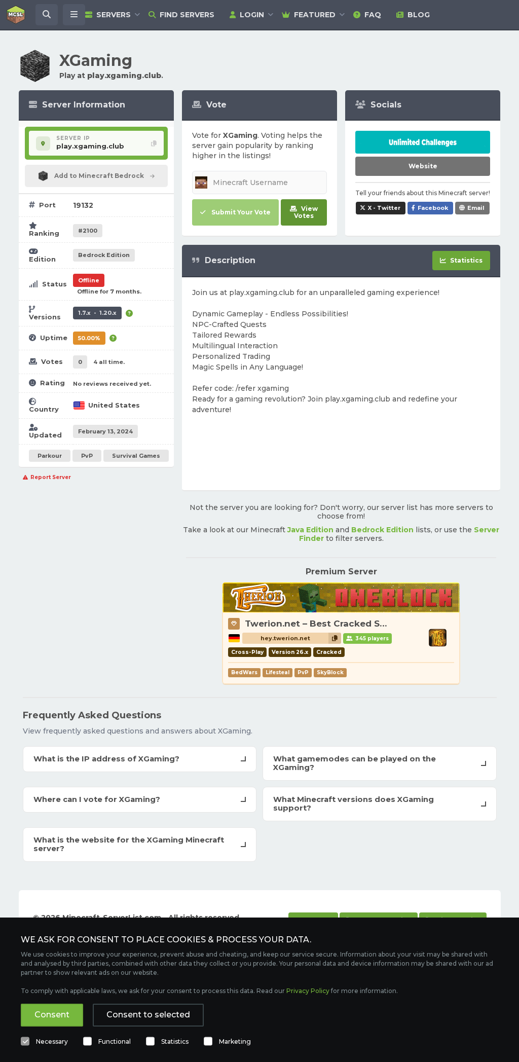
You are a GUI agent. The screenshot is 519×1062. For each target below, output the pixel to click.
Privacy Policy (307, 991)
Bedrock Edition (382, 529)
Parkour (50, 455)
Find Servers (187, 14)
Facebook (433, 207)
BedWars (244, 672)
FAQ (372, 14)
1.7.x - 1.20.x (97, 312)
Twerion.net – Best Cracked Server (324, 623)
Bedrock (104, 255)
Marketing (235, 1041)
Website (423, 166)
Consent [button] (51, 1014)
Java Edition (310, 529)
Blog (418, 14)
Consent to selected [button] (148, 1014)
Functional (114, 1041)
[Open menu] (74, 14)
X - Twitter (384, 207)
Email (476, 207)
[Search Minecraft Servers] (46, 14)
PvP (87, 455)
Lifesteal (277, 672)
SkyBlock (330, 672)
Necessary (52, 1041)
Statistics (175, 1041)
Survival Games (136, 455)
